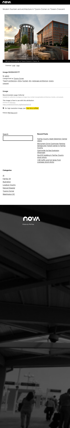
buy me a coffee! (32, 108)
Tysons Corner (19, 78)
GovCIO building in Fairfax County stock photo (50, 156)
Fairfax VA (7, 179)
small (13, 65)
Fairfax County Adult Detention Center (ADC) (52, 140)
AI (3, 176)
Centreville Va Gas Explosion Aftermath (48, 152)
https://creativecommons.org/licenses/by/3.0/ (17, 104)
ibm (30, 81)
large (18, 65)
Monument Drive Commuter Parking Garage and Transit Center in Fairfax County (51, 146)
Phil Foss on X (12, 113)
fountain (25, 81)
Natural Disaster (9, 188)
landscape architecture (40, 81)
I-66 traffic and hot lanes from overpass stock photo (49, 161)
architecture (12, 81)
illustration (7, 182)
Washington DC (9, 194)
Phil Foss (12, 102)
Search (5, 134)
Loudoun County (9, 185)
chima (20, 81)
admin (7, 76)
